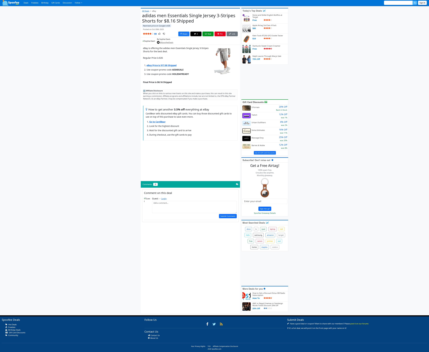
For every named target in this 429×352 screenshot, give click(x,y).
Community (13, 335)
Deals (26, 3)
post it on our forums (359, 323)
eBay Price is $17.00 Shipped (162, 65)
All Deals (145, 11)
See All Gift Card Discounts (265, 153)
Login (164, 198)
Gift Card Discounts (253, 102)
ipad (263, 229)
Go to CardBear (157, 121)
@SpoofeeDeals (166, 42)
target (281, 235)
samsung (258, 235)
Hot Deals (12, 324)
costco (275, 247)
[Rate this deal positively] (159, 34)
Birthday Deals (14, 330)
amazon (270, 235)
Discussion (67, 3)
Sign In (422, 3)
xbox (249, 229)
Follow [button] (78, 3)
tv (256, 229)
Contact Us (155, 335)
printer (270, 241)
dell (281, 229)
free (250, 241)
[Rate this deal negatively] (164, 34)
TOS (209, 346)
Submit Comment (227, 216)
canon (259, 241)
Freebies (34, 3)
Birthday (44, 3)
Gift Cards (55, 3)
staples (264, 247)
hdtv (248, 235)
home (254, 247)
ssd (279, 241)
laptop (272, 229)
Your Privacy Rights (198, 346)
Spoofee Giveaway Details (265, 213)
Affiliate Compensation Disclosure (225, 346)
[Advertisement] (190, 163)
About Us (154, 338)
